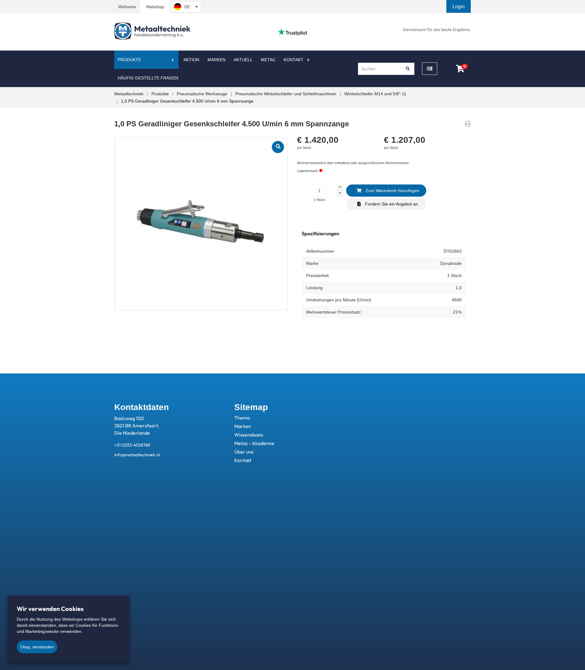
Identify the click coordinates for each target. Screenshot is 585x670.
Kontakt (293, 59)
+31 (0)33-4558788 (132, 445)
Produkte (129, 59)
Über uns (244, 452)
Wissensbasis (248, 435)
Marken (216, 59)
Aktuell (243, 59)
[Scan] (429, 68)
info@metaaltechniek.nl (137, 455)
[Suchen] (407, 69)
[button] (459, 6)
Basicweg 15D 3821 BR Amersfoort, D (136, 425)
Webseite (127, 6)
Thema (242, 418)
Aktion (191, 59)
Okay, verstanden (37, 646)
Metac (268, 59)
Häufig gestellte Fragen (148, 77)
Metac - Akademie (254, 443)
